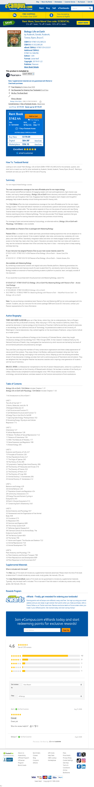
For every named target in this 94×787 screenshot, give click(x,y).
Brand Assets (22, 765)
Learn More (27, 74)
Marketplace (58, 2)
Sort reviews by (14, 686)
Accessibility (22, 755)
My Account (81, 2)
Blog (37, 2)
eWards (35, 763)
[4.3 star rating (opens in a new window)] (30, 149)
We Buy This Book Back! (19, 93)
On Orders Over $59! (23, 87)
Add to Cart (33, 116)
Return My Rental (47, 2)
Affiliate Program (23, 758)
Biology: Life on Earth (16, 101)
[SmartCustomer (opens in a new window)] (24, 153)
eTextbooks (63, 8)
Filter (12, 696)
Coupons (36, 760)
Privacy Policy (67, 758)
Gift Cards (51, 753)
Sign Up (66, 630)
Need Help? (38, 781)
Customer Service (70, 2)
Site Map (66, 763)
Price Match (66, 755)
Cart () (90, 2)
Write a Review (16, 99)
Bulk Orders (36, 753)
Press (64, 753)
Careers (35, 755)
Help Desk (51, 755)
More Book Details (31, 67)
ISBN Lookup (52, 758)
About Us (21, 753)
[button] (47, 655)
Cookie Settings (68, 760)
